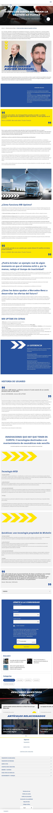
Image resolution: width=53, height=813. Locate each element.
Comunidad (19, 680)
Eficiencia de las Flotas (10, 28)
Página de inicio (5, 5)
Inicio (3, 28)
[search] (47, 2)
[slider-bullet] (18, 718)
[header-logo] (6, 2)
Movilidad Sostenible (8, 684)
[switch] (14, 626)
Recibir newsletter (20, 625)
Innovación (36, 680)
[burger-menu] (50, 2)
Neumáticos (28, 680)
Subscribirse (26, 646)
